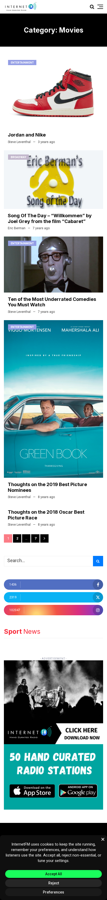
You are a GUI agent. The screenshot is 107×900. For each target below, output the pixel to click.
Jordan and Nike (27, 135)
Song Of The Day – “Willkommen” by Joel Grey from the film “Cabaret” (50, 218)
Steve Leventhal (19, 142)
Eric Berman (16, 228)
